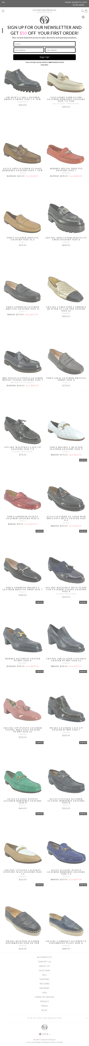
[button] (83, 17)
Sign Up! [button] (44, 57)
